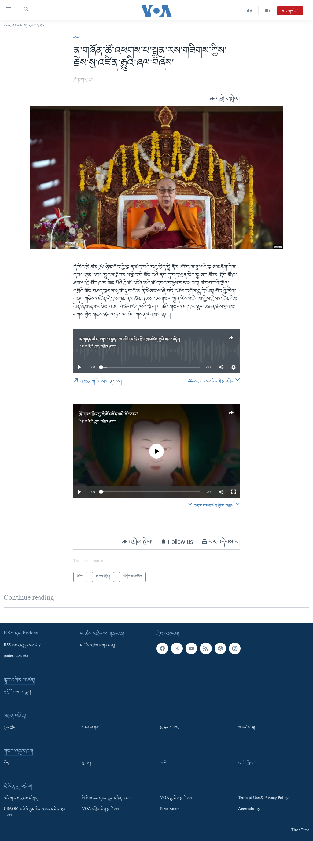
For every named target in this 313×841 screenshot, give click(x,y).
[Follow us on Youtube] (191, 648)
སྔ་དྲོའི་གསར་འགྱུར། (17, 692)
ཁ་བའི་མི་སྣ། (246, 728)
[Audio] (249, 10)
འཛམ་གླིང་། (246, 763)
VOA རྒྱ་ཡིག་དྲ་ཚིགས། (176, 798)
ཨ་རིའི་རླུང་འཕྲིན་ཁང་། (101, 347)
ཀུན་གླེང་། (10, 728)
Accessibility (249, 809)
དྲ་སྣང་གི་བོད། (170, 728)
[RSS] (206, 648)
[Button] (225, 98)
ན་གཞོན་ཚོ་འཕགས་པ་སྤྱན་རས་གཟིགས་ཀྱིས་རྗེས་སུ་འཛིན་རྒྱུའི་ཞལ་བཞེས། (129, 339)
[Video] (268, 10)
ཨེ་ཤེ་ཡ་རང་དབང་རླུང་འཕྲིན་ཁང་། (106, 798)
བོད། (76, 37)
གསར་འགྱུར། (90, 728)
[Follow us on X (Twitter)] (176, 648)
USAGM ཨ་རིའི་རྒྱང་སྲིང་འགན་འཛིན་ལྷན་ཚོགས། (35, 812)
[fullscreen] (233, 492)
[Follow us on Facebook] (162, 648)
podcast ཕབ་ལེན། (17, 657)
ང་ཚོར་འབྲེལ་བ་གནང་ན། (97, 646)
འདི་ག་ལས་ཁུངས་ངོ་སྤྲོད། (21, 798)
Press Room (169, 809)
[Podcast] (220, 648)
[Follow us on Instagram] (235, 648)
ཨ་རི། (163, 763)
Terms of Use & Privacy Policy (263, 798)
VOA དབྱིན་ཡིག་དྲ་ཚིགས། (101, 809)
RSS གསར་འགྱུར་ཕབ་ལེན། (22, 646)
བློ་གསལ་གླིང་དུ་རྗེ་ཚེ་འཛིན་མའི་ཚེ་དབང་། (108, 414)
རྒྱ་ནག (86, 763)
